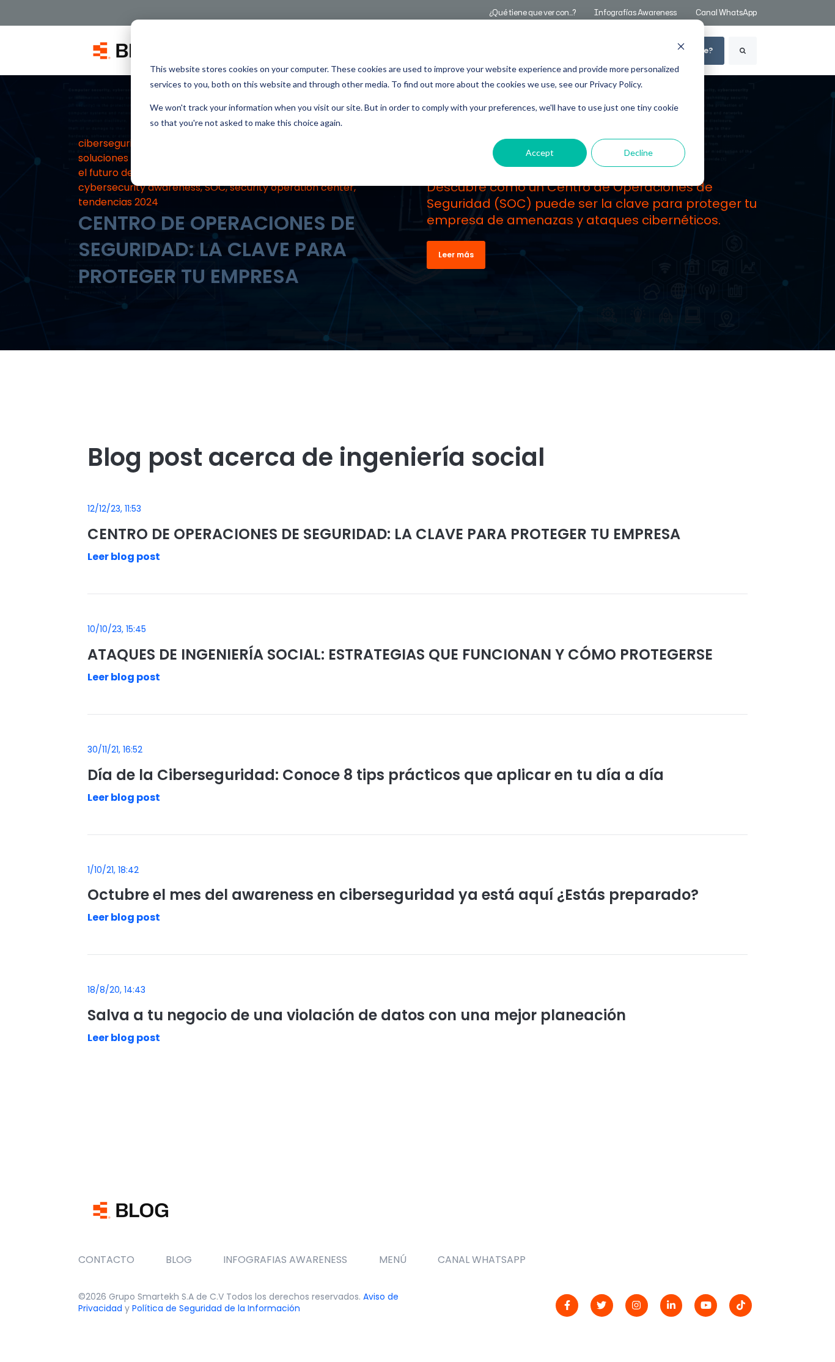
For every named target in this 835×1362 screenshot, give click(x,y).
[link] (567, 1305)
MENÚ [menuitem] (392, 1260)
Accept (540, 152)
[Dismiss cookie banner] (681, 46)
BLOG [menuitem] (179, 1260)
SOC (215, 187)
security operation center (292, 187)
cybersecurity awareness (139, 187)
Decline (638, 152)
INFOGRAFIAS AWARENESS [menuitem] (285, 1260)
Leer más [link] (456, 254)
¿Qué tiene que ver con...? (532, 12)
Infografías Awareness (636, 12)
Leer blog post (123, 557)
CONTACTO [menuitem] (106, 1260)
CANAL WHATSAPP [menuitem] (482, 1260)
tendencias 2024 (118, 202)
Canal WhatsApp (726, 12)
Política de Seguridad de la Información (216, 1308)
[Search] (743, 51)
